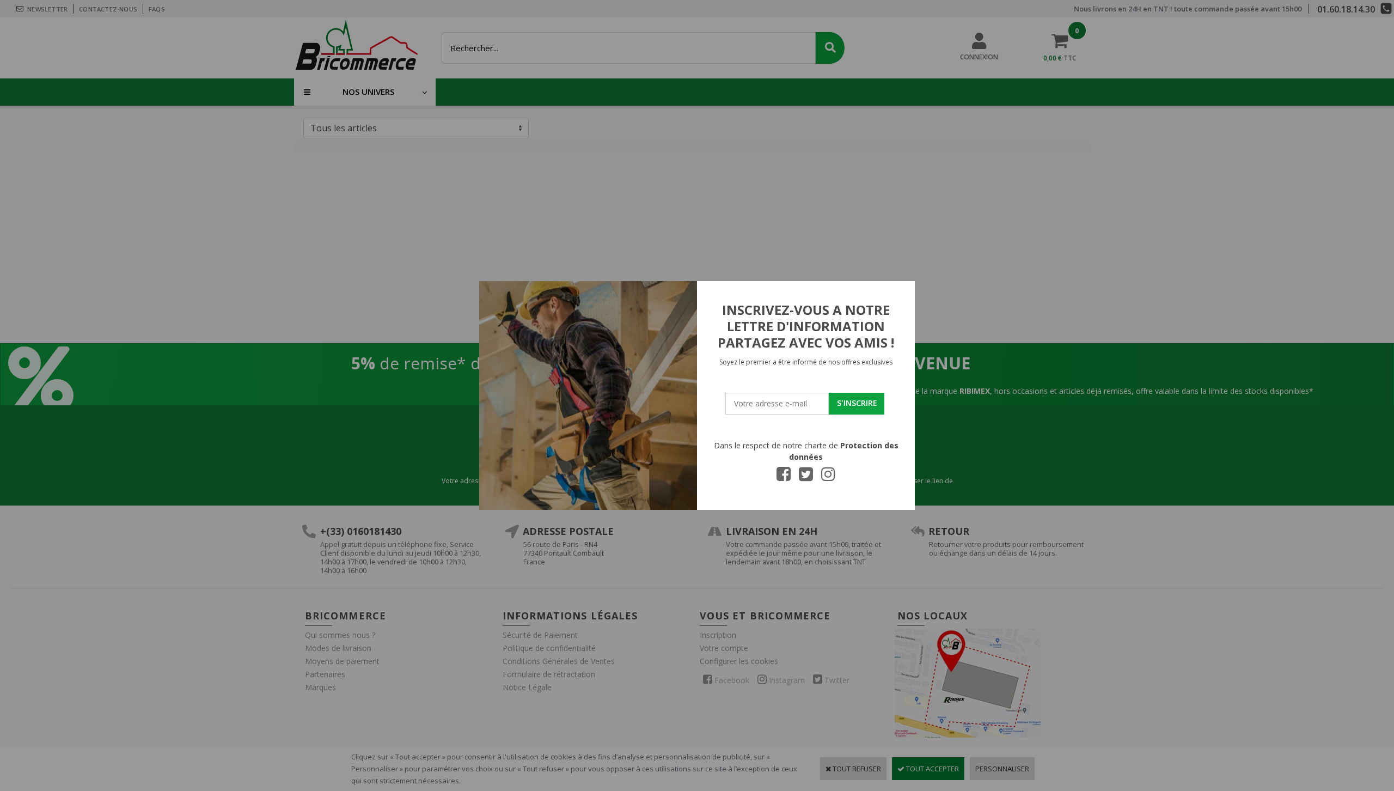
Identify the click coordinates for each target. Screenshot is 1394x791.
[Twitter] (806, 477)
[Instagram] (828, 477)
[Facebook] (783, 477)
